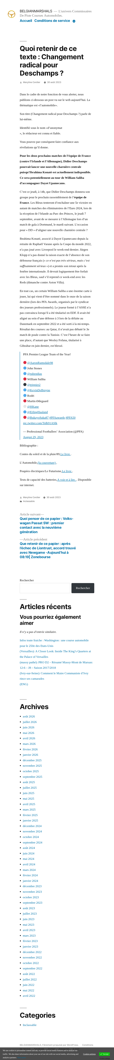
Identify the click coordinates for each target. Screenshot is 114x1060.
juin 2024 (28, 853)
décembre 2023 (32, 886)
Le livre (65, 454)
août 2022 (29, 974)
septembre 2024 (32, 842)
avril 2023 (29, 930)
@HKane (33, 407)
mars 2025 (29, 809)
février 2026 (30, 749)
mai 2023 (28, 925)
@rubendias (34, 374)
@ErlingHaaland (37, 412)
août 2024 (29, 848)
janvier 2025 (30, 820)
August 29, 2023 (33, 437)
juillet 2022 (30, 979)
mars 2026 (29, 744)
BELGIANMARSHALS (36, 11)
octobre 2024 (31, 837)
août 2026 (29, 716)
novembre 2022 (32, 957)
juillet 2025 (30, 788)
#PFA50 (70, 418)
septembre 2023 (32, 903)
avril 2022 (29, 996)
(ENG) (24, 684)
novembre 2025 (32, 766)
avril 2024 (29, 864)
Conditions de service (52, 21)
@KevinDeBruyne (38, 390)
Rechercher (27, 580)
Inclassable (29, 501)
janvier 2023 (30, 946)
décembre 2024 (32, 826)
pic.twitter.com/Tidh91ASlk (40, 423)
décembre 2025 (32, 760)
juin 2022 (28, 985)
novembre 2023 (32, 892)
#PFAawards (57, 418)
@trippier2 (33, 385)
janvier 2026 (30, 755)
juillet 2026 (30, 722)
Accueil (26, 21)
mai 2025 (28, 799)
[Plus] (74, 21)
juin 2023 (28, 919)
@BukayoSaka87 (38, 418)
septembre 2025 (32, 777)
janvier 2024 (30, 881)
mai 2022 (28, 990)
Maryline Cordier (31, 82)
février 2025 (30, 815)
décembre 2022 (32, 952)
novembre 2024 (32, 831)
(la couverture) (47, 463)
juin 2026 (28, 727)
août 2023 (29, 908)
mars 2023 (29, 936)
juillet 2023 (30, 914)
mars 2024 (29, 870)
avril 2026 (29, 738)
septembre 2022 (32, 968)
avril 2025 (29, 804)
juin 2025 (28, 793)
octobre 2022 (31, 963)
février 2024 (30, 875)
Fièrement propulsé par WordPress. (60, 1045)
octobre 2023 (31, 897)
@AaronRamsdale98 (40, 363)
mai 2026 (28, 733)
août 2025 (29, 782)
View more (21, 1057)
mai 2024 (28, 859)
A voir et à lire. (66, 480)
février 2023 (30, 941)
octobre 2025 (31, 771)
